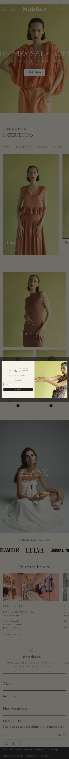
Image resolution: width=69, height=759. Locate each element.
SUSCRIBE (18, 389)
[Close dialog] (65, 363)
